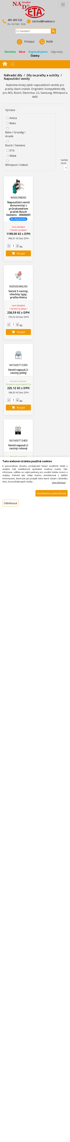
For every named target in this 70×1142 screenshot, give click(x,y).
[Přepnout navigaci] (12, 64)
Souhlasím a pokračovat (51, 493)
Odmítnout (10, 503)
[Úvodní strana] (4, 63)
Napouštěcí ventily (17, 79)
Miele (13, 156)
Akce (22, 52)
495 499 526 (15, 20)
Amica (13, 118)
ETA (12, 150)
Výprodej (57, 52)
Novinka (10, 52)
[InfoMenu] (63, 4)
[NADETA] (28, 9)
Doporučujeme (38, 52)
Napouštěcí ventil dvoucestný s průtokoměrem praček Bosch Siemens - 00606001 (18, 209)
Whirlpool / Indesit (16, 165)
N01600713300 (18, 365)
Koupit (20, 253)
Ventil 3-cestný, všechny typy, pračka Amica (18, 294)
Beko (13, 123)
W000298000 (18, 197)
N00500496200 (18, 286)
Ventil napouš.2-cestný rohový (18, 446)
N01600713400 (18, 440)
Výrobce (10, 110)
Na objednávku (18, 219)
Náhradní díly (13, 75)
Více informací (59, 482)
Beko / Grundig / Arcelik (15, 134)
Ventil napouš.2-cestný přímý (18, 371)
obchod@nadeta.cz (43, 21)
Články (35, 55)
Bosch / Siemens (15, 145)
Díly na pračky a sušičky (43, 75)
